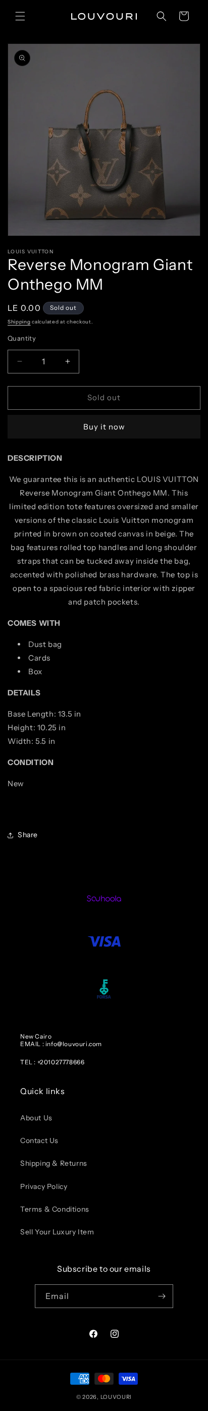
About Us (36, 1117)
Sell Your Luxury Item (57, 1231)
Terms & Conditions (54, 1209)
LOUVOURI (116, 1396)
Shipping (19, 321)
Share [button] (28, 834)
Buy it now (104, 426)
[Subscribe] (161, 1296)
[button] (20, 16)
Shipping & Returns (53, 1163)
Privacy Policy (43, 1186)
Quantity (22, 338)
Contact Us (39, 1140)
